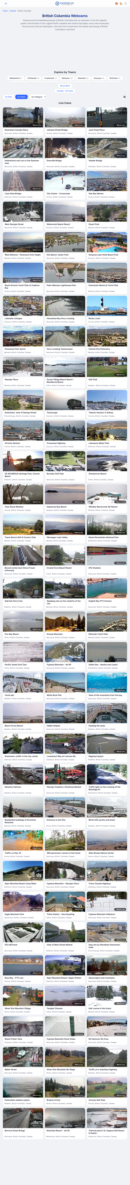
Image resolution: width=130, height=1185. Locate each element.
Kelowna (67, 78)
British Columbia (19, 133)
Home (5, 11)
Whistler (7, 385)
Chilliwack (33, 78)
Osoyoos (99, 78)
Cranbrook (50, 78)
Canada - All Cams (65, 91)
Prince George (9, 416)
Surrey (52, 83)
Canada (13, 11)
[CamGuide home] (65, 3)
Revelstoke (37, 83)
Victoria (113, 83)
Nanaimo (83, 78)
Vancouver (81, 83)
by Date (8, 97)
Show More (65, 86)
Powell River (19, 83)
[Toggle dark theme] (121, 3)
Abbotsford (16, 78)
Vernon (97, 83)
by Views (22, 97)
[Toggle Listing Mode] (124, 97)
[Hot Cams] (116, 3)
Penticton (114, 78)
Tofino (66, 83)
